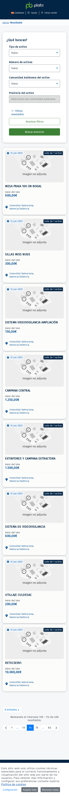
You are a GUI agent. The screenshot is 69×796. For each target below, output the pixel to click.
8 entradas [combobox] (13, 710)
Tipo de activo (18, 46)
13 (24, 728)
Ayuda (34, 13)
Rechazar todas (50, 789)
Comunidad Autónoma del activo (29, 77)
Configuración (10, 789)
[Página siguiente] (56, 728)
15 (38, 728)
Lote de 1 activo (53, 153)
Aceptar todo (30, 789)
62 (50, 728)
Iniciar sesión (50, 13)
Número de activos (20, 62)
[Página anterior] (6, 728)
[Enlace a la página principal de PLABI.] (34, 6)
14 (31, 728)
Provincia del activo (21, 92)
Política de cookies (13, 784)
